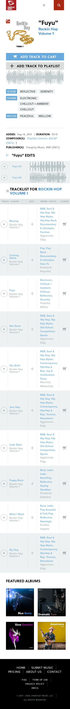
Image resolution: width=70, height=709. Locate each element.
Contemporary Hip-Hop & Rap (48, 367)
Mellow (44, 307)
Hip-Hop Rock (48, 220)
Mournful (45, 382)
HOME (21, 668)
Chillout (45, 291)
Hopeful (44, 528)
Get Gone (15, 326)
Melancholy (46, 386)
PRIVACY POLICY (34, 684)
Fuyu (12, 290)
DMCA (35, 688)
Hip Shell (14, 365)
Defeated (45, 497)
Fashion (45, 232)
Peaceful (45, 303)
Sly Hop (13, 549)
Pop (42, 248)
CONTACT (54, 672)
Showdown (46, 418)
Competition (47, 331)
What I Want (16, 514)
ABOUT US (34, 672)
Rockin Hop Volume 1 (48, 31)
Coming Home (14, 257)
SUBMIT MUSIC (42, 668)
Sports (44, 335)
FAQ (24, 680)
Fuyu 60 (16, 178)
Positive (44, 525)
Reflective (46, 295)
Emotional (45, 267)
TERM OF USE (40, 680)
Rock (43, 470)
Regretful (45, 271)
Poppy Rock (16, 480)
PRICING (14, 672)
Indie (50, 470)
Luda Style (15, 444)
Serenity (45, 299)
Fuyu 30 (16, 166)
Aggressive (46, 235)
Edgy (43, 239)
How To (44, 264)
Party (43, 378)
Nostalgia (46, 521)
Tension (50, 414)
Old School (46, 327)
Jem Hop (14, 407)
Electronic (46, 280)
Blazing (13, 221)
